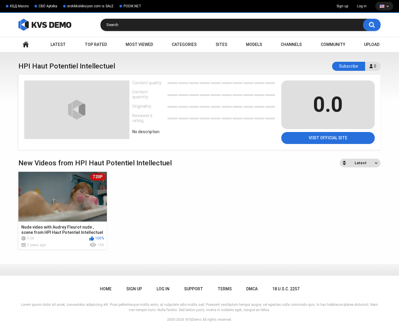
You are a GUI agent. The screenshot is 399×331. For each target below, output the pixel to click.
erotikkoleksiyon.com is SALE (90, 6)
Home (25, 44)
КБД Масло (19, 6)
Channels (291, 44)
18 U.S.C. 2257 (285, 289)
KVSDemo (193, 320)
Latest (58, 44)
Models (254, 44)
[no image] (76, 109)
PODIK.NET (132, 6)
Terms (225, 289)
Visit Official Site (328, 138)
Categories (184, 44)
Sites (221, 44)
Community (333, 44)
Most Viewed (139, 44)
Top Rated (96, 44)
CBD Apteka (48, 6)
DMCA (252, 289)
